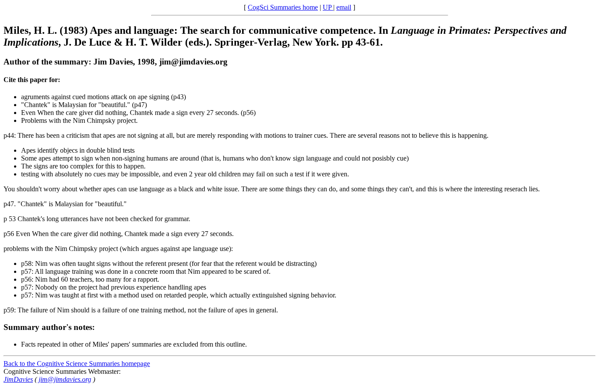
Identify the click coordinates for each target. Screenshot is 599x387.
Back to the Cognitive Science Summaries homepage (77, 363)
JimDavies (18, 379)
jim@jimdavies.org (65, 379)
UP (328, 7)
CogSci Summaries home (283, 7)
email (343, 7)
